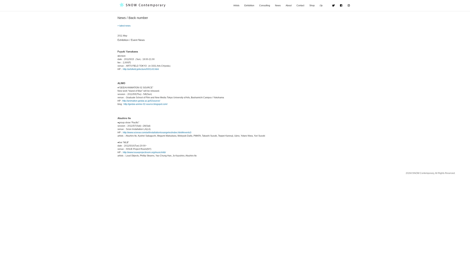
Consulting (264, 5)
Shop (312, 5)
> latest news (124, 25)
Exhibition (249, 5)
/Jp (323, 5)
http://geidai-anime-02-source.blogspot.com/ (145, 104)
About (289, 5)
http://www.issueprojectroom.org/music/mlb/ (144, 152)
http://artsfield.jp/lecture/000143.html (141, 69)
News (278, 5)
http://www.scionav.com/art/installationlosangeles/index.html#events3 (157, 132)
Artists (236, 5)
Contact (300, 5)
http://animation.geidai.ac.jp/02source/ (141, 101)
